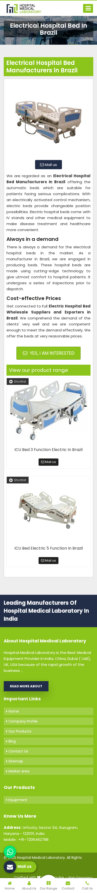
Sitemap (15, 761)
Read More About (26, 686)
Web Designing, (80, 877)
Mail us (50, 164)
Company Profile (22, 721)
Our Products (19, 731)
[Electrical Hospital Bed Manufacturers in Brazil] (48, 118)
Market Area (18, 771)
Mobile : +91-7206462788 (26, 839)
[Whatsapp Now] (10, 852)
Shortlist (20, 381)
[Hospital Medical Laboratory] (26, 8)
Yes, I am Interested (51, 353)
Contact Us (17, 751)
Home (13, 711)
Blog (11, 741)
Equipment (17, 799)
